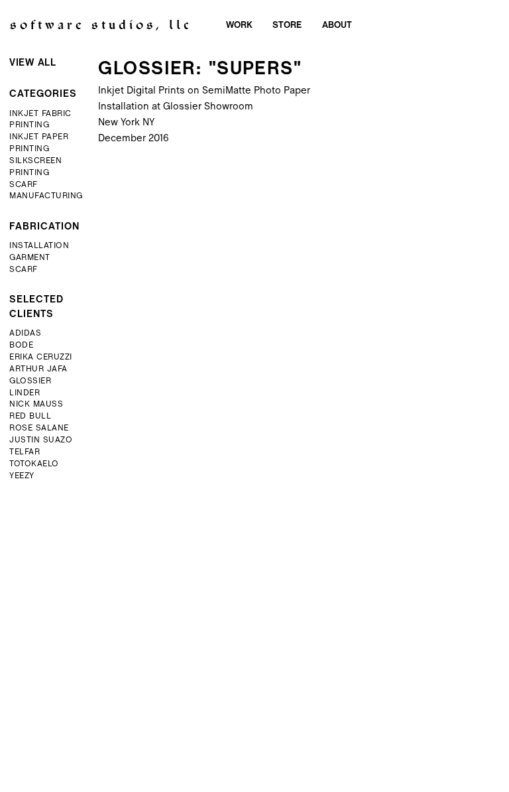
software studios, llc (101, 26)
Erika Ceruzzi (40, 358)
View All (32, 63)
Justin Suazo (40, 440)
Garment (29, 258)
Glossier (30, 381)
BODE (21, 346)
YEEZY (21, 476)
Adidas (25, 334)
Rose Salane (39, 428)
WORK (239, 25)
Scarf (23, 270)
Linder (24, 393)
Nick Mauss (36, 405)
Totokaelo (34, 464)
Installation (39, 246)
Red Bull (30, 417)
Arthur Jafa (38, 369)
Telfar (24, 452)
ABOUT (337, 25)
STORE (287, 25)
